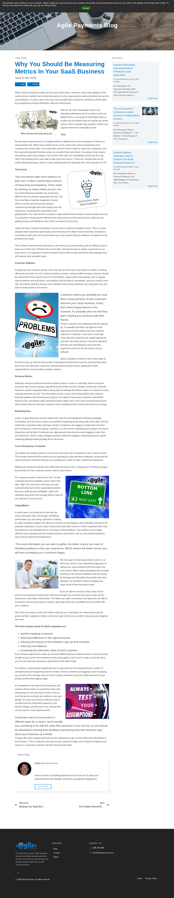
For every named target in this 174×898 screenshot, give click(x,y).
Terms (139, 878)
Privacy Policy (151, 878)
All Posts (43, 787)
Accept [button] (86, 8)
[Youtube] (29, 872)
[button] (20, 84)
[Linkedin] (23, 872)
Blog (27, 755)
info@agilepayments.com (103, 853)
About (56, 857)
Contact (57, 853)
